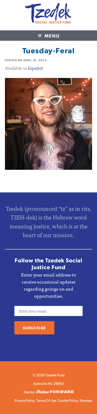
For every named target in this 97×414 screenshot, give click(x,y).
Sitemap (86, 400)
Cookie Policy (67, 400)
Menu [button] (52, 35)
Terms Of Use (46, 400)
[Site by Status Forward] (55, 392)
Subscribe (34, 327)
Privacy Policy (25, 400)
